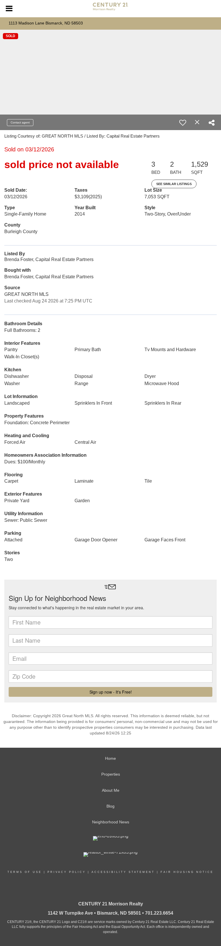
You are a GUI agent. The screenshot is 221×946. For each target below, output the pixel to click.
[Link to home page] (110, 9)
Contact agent (20, 122)
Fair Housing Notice (187, 872)
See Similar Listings (174, 184)
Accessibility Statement (123, 872)
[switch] (183, 122)
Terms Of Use (24, 872)
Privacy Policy (66, 872)
